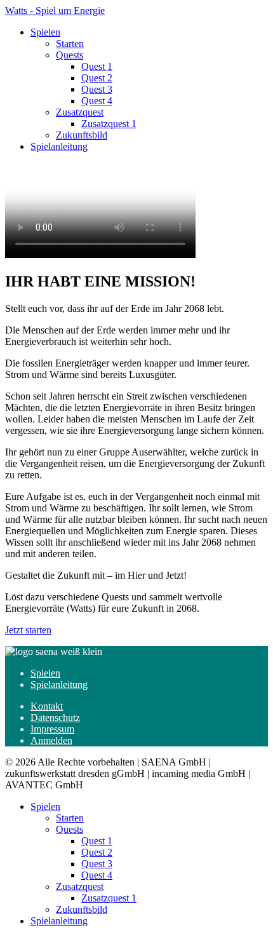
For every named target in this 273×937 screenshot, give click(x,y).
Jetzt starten (28, 629)
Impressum (52, 729)
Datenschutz (55, 717)
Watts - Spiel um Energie (55, 10)
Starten (70, 43)
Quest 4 (96, 100)
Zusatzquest (79, 112)
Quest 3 (96, 89)
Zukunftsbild (81, 135)
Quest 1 (96, 66)
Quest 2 (96, 77)
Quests (69, 55)
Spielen (45, 32)
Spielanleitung (59, 146)
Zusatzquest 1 (108, 123)
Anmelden (51, 740)
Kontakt (46, 706)
